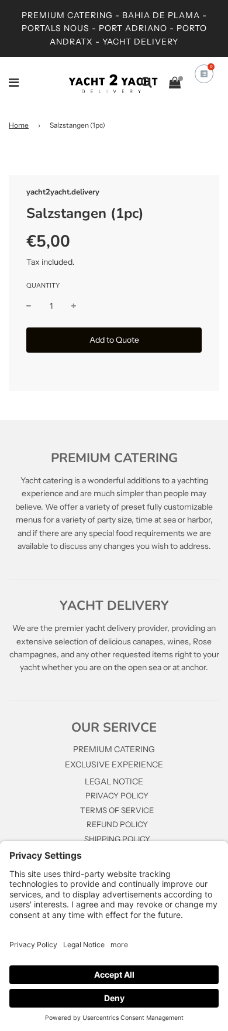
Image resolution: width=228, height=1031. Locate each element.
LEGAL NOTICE (114, 781)
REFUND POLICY (117, 824)
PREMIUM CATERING (114, 749)
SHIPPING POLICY (117, 839)
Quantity (43, 285)
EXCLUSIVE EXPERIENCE (114, 764)
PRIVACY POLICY (116, 795)
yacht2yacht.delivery (62, 192)
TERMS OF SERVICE (117, 810)
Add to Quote (114, 339)
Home (19, 125)
